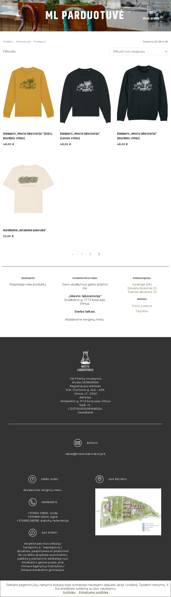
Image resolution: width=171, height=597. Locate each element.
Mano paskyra (142, 306)
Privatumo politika (93, 592)
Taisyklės (142, 311)
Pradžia (8, 41)
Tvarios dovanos (139, 292)
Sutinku (69, 592)
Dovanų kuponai (139, 288)
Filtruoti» (9, 51)
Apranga (138, 284)
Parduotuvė (23, 41)
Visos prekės (151, 18)
